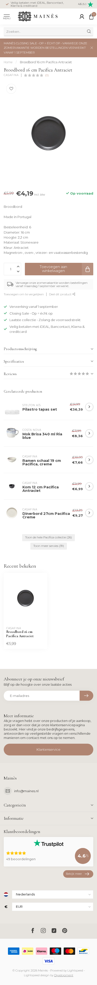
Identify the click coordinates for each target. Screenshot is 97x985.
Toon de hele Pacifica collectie (48, 537)
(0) (47, 75)
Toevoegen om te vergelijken (24, 294)
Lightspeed (75, 970)
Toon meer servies (48, 546)
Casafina (11, 75)
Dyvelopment (63, 975)
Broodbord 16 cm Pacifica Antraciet (46, 62)
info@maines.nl (26, 791)
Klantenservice (48, 749)
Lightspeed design (36, 975)
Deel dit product (60, 294)
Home (8, 62)
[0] (91, 17)
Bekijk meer (74, 873)
